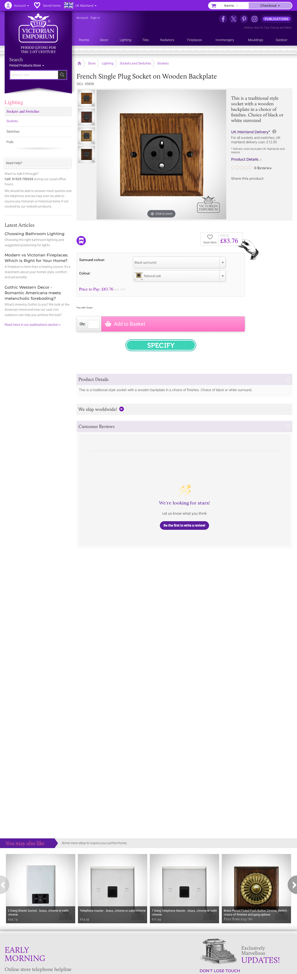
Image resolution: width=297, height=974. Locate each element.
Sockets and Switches (22, 111)
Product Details (244, 159)
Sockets (12, 121)
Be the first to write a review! (184, 525)
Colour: (84, 273)
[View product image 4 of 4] (86, 154)
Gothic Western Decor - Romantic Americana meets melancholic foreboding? (33, 293)
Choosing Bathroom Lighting (35, 233)
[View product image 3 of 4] (86, 135)
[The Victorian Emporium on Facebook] (223, 19)
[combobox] (179, 262)
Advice (274, 27)
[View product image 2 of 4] (86, 117)
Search (16, 59)
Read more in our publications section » (33, 324)
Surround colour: (92, 260)
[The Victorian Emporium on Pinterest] (244, 19)
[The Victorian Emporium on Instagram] (254, 19)
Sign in (95, 17)
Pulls (9, 142)
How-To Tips (261, 27)
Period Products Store (25, 65)
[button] (184, 379)
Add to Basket (129, 324)
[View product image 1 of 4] (86, 98)
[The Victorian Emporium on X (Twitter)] (233, 19)
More (288, 27)
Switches (12, 131)
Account (82, 17)
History (248, 27)
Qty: (83, 324)
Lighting (14, 102)
